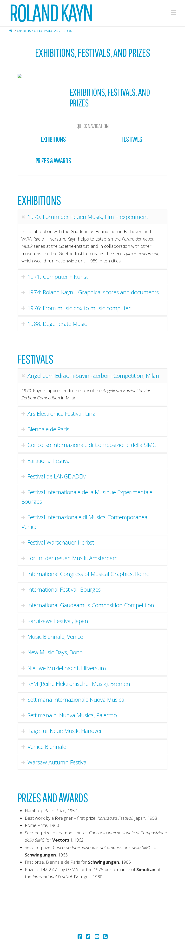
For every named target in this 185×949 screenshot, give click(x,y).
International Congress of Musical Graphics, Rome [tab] (88, 574)
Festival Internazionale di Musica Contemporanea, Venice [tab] (85, 521)
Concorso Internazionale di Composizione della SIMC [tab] (91, 445)
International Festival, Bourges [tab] (64, 589)
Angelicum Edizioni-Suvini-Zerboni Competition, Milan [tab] (93, 375)
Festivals (131, 139)
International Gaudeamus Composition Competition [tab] (90, 605)
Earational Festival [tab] (49, 461)
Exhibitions (53, 139)
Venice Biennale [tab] (46, 747)
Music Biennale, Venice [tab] (55, 636)
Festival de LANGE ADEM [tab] (57, 476)
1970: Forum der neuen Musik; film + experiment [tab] (87, 217)
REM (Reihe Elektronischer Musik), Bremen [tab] (78, 684)
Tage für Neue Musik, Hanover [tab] (64, 731)
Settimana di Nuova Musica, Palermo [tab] (72, 715)
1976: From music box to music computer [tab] (79, 308)
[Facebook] (80, 936)
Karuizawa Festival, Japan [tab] (57, 621)
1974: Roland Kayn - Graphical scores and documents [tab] (93, 292)
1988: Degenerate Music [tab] (57, 324)
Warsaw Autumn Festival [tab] (57, 762)
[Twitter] (88, 936)
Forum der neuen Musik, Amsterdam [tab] (72, 558)
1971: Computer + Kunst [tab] (57, 276)
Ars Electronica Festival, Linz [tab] (61, 413)
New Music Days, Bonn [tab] (55, 652)
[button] (173, 12)
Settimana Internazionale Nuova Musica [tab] (75, 699)
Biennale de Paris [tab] (48, 429)
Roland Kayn (50, 12)
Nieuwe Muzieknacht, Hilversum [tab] (66, 668)
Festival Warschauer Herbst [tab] (60, 542)
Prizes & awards (53, 160)
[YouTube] (97, 936)
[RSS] (105, 936)
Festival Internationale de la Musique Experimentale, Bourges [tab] (87, 496)
